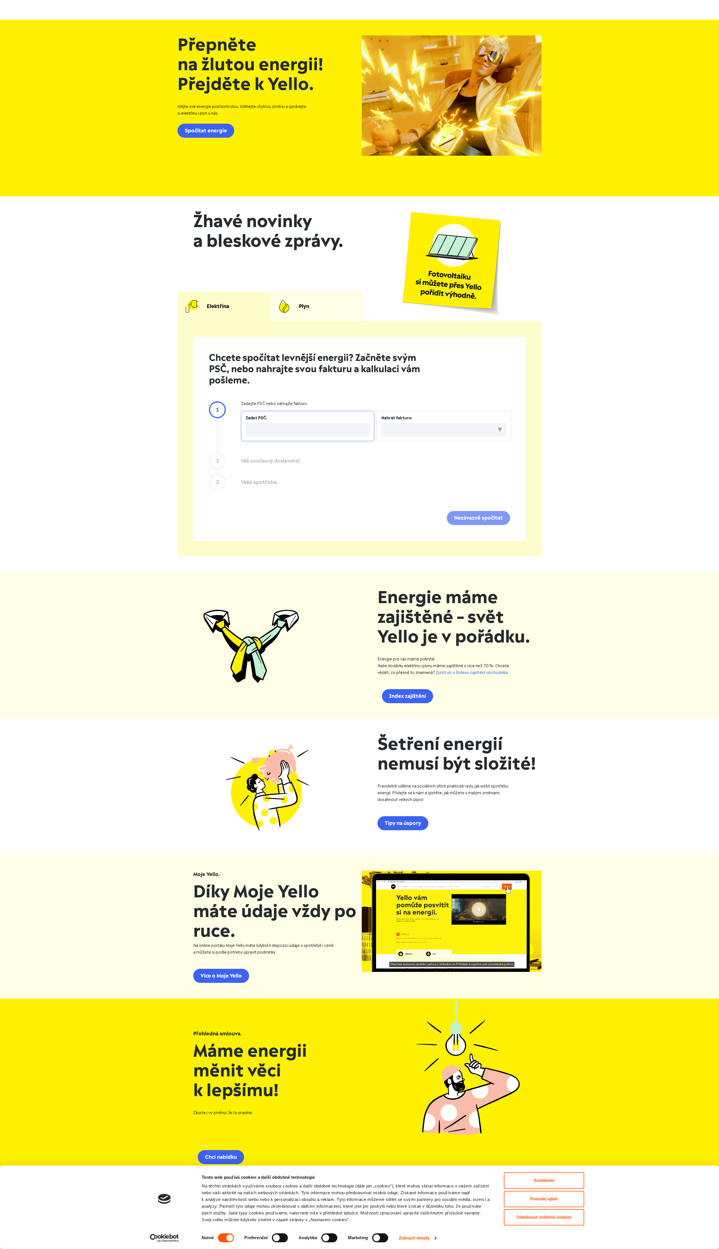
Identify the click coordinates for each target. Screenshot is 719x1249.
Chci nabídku (221, 1157)
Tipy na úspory (403, 823)
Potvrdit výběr (544, 1198)
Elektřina (218, 306)
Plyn (304, 306)
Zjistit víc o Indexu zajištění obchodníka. (472, 672)
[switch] (280, 1237)
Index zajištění (407, 696)
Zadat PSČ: (256, 418)
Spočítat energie (206, 130)
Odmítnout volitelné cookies (544, 1217)
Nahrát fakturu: (396, 418)
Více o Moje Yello (221, 975)
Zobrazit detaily (414, 1238)
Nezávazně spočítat (478, 518)
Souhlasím (544, 1180)
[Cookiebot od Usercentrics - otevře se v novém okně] (164, 1238)
